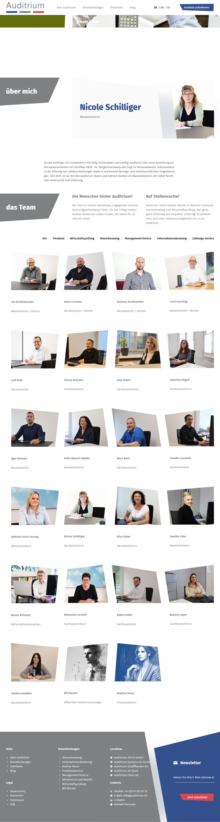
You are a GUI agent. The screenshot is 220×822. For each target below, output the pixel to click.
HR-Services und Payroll (77, 779)
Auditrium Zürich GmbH (129, 757)
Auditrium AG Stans (126, 770)
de (155, 7)
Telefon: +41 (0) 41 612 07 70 (130, 791)
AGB (12, 804)
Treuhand (58, 238)
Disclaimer (17, 795)
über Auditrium (66, 7)
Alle (44, 238)
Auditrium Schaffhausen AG (131, 766)
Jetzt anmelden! (197, 797)
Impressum (17, 800)
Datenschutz (17, 791)
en (161, 7)
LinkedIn (119, 800)
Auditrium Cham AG (126, 775)
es (167, 7)
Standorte (116, 7)
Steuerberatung (109, 238)
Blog (132, 7)
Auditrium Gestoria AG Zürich (132, 762)
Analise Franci (70, 766)
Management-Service (138, 238)
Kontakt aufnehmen (196, 7)
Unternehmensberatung (172, 238)
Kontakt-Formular (125, 804)
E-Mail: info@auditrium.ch (130, 795)
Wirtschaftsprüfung (82, 238)
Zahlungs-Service (203, 238)
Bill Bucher (69, 788)
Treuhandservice (72, 770)
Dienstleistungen (92, 7)
